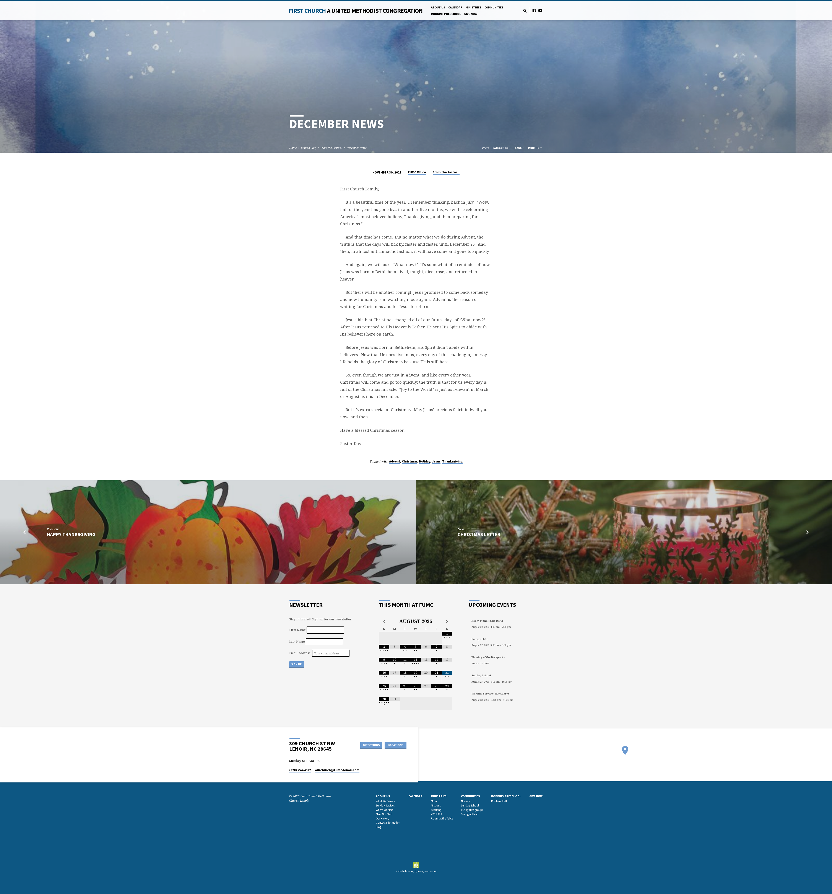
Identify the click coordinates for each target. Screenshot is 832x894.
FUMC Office (417, 172)
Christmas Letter (479, 534)
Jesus (436, 461)
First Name (297, 630)
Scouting (436, 810)
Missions (436, 805)
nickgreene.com (427, 871)
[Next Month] (447, 621)
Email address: (300, 653)
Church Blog (308, 148)
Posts (485, 148)
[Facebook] (534, 10)
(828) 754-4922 (300, 770)
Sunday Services (385, 805)
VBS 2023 (436, 814)
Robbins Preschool (446, 14)
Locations (395, 745)
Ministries (473, 7)
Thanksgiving (452, 461)
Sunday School (470, 805)
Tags (518, 147)
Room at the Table (442, 818)
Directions (371, 745)
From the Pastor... (331, 148)
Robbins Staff (499, 801)
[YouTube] (540, 10)
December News (357, 148)
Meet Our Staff (384, 814)
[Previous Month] (384, 621)
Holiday (424, 461)
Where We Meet (384, 810)
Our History (382, 818)
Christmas (409, 461)
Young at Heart (470, 814)
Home (293, 148)
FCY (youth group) (472, 810)
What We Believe (385, 801)
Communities (493, 7)
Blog (378, 827)
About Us (438, 7)
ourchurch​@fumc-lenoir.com (337, 770)
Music (434, 801)
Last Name (297, 641)
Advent (394, 461)
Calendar (455, 7)
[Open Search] (525, 11)
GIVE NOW (470, 14)
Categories (500, 147)
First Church (356, 11)
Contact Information (388, 822)
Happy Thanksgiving (71, 534)
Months (534, 147)
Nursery (465, 801)
